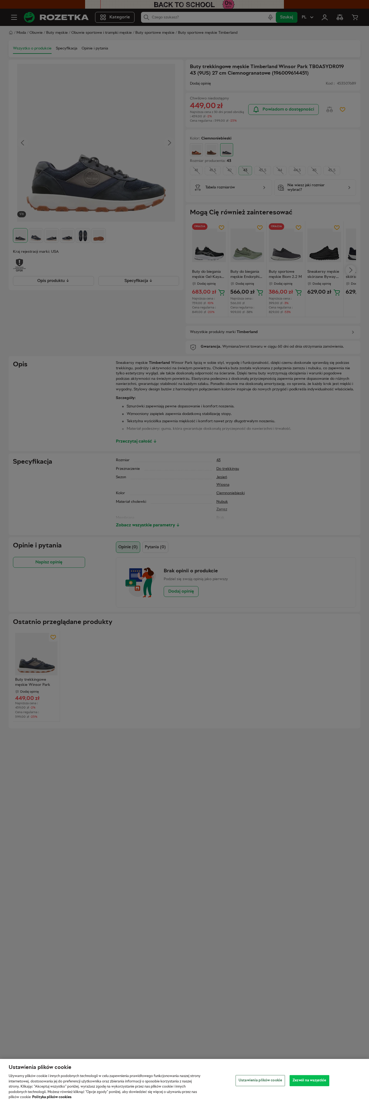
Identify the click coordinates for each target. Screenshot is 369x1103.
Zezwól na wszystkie (309, 1080)
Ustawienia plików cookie (260, 1080)
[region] (184, 1081)
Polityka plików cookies (52, 1097)
